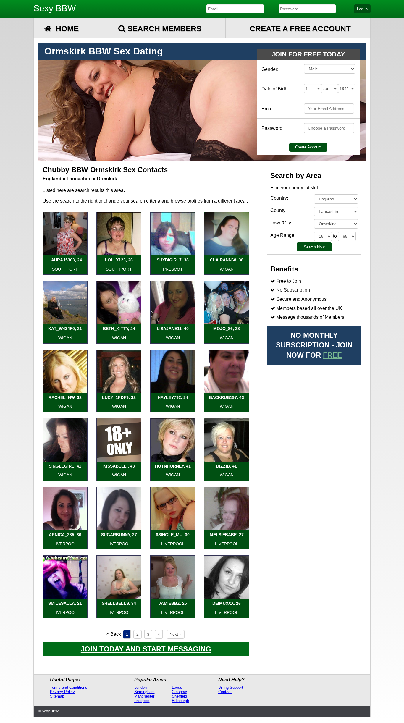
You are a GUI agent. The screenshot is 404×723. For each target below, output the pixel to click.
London (140, 687)
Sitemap (57, 696)
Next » (175, 634)
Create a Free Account (300, 28)
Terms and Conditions (68, 687)
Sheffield (179, 696)
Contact (225, 692)
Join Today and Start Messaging (146, 649)
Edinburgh (180, 700)
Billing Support (230, 687)
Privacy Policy (62, 692)
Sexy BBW (54, 8)
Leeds (177, 687)
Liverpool (142, 700)
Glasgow (179, 692)
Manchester (144, 696)
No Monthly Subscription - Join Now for (314, 345)
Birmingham (144, 692)
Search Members (163, 28)
